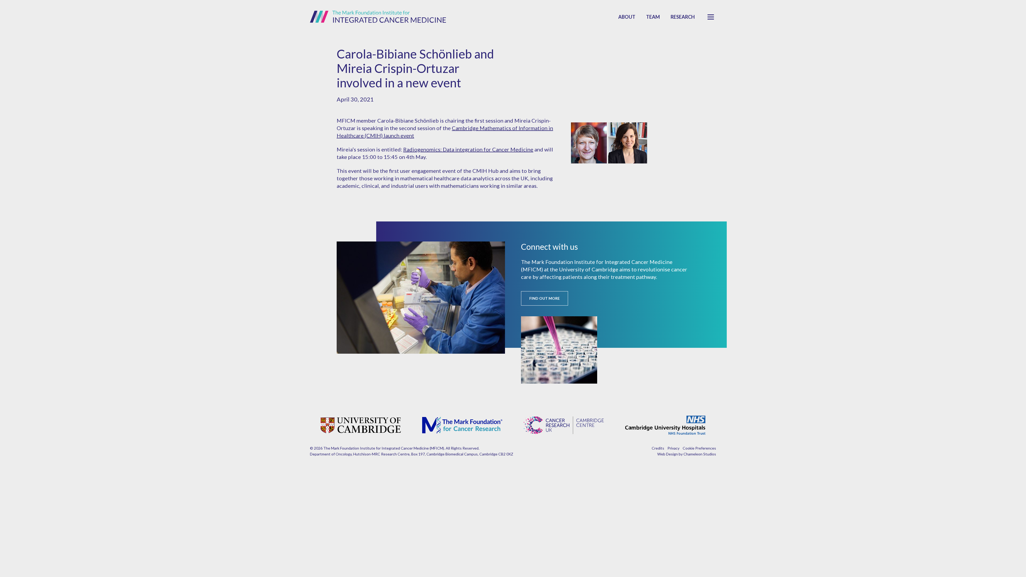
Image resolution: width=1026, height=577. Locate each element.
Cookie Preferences (699, 448)
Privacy (673, 448)
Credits (658, 448)
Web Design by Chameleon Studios (686, 454)
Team (653, 17)
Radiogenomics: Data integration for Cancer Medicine (468, 149)
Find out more (544, 298)
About (626, 17)
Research (683, 17)
